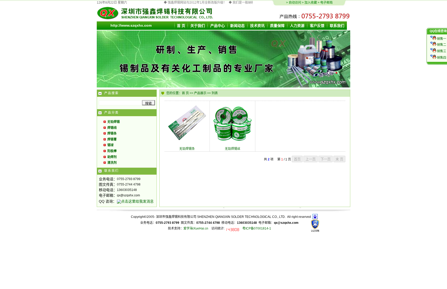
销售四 (441, 58)
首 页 (185, 93)
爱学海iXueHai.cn (195, 228)
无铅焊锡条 (187, 149)
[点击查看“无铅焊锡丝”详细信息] (232, 142)
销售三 (441, 51)
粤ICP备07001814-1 (256, 228)
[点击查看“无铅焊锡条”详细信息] (187, 142)
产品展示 (200, 93)
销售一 (441, 39)
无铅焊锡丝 (232, 149)
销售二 (441, 45)
